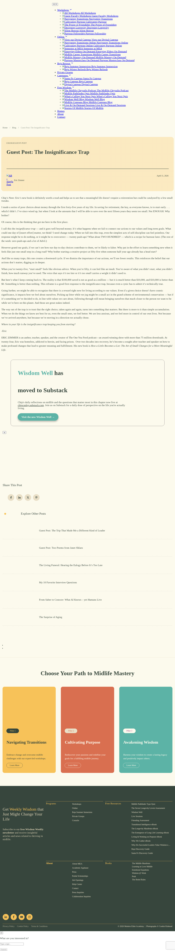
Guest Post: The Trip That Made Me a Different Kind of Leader (87, 530)
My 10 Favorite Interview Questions (87, 582)
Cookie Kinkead (165, 926)
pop (48, 904)
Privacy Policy (8, 926)
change (10, 143)
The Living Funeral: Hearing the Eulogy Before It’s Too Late (87, 565)
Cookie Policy (21, 926)
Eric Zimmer (19, 180)
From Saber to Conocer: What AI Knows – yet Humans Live (87, 599)
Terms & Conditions (38, 926)
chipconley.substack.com (31, 405)
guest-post (21, 143)
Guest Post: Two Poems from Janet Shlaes (87, 547)
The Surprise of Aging (87, 617)
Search (3, 950)
